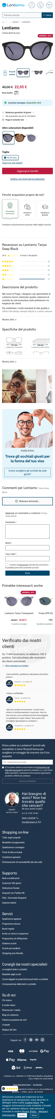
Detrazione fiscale (10, 888)
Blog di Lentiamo (10, 1014)
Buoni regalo (8, 928)
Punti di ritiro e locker (12, 852)
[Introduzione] (3, 22)
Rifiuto (34, 1115)
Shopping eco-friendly (12, 953)
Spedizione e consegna (13, 847)
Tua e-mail (10, 554)
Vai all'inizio (37, 1084)
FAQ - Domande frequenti (14, 897)
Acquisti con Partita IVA (13, 892)
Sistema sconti (9, 943)
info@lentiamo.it (30, 822)
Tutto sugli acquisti (11, 837)
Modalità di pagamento (13, 842)
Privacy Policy (29, 1111)
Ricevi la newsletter (27, 781)
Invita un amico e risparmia (15, 933)
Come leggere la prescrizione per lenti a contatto (25, 979)
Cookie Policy (32, 1102)
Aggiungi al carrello (27, 171)
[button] (23, 72)
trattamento (23, 564)
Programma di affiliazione (14, 938)
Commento (10, 522)
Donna (15, 21)
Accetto (22, 1115)
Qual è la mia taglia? (12, 162)
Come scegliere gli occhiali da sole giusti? (27, 472)
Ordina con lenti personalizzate (27, 179)
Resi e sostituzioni (10, 878)
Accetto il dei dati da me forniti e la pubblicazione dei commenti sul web (26, 566)
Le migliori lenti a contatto (14, 969)
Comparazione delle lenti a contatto (19, 984)
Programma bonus (11, 923)
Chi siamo (7, 1000)
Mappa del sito (9, 1029)
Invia (27, 573)
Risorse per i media (11, 1010)
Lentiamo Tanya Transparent (19, 613)
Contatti (6, 1024)
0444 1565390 (29, 818)
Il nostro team (8, 1005)
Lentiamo (26, 21)
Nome (8, 543)
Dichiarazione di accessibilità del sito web (22, 862)
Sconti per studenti (11, 948)
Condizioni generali (11, 857)
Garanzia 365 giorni (11, 883)
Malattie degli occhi (11, 974)
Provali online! (12, 73)
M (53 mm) (12, 157)
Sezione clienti (9, 902)
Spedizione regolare (11, 918)
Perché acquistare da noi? (14, 1019)
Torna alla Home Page (21, 1084)
